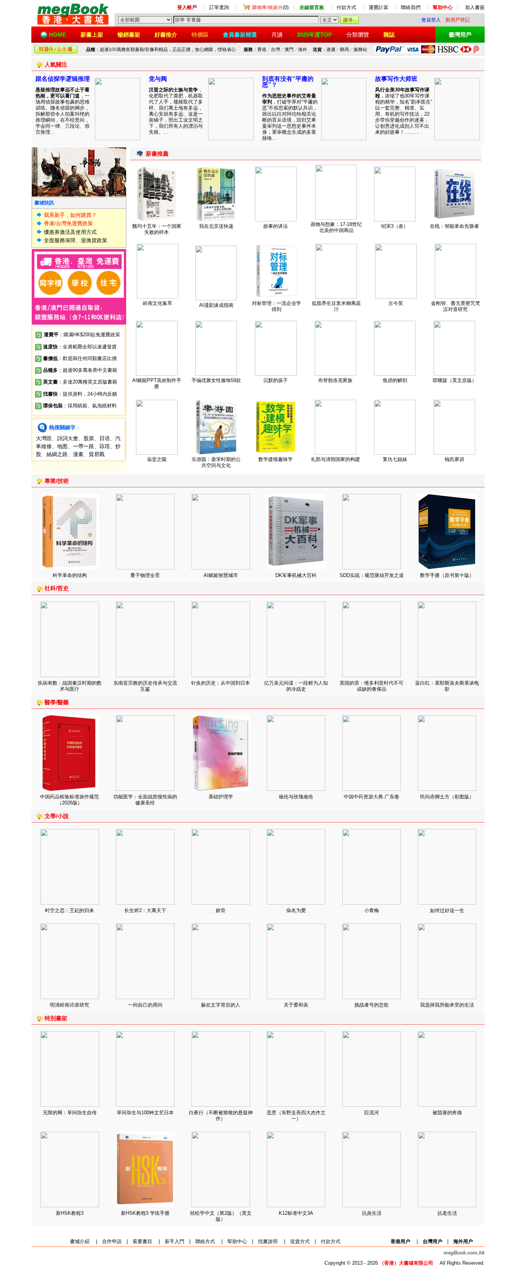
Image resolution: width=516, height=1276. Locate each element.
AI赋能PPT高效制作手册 (156, 383)
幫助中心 (237, 1241)
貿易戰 (97, 454)
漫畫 (78, 454)
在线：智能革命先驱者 (454, 226)
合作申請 (112, 1241)
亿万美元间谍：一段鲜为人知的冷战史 (296, 686)
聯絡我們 (410, 7)
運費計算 (378, 7)
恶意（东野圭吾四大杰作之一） (296, 1115)
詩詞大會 (67, 438)
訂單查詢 (219, 7)
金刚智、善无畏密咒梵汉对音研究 (455, 306)
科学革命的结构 (70, 575)
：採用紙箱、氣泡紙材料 (90, 405)
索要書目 (142, 1241)
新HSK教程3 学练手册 (145, 1213)
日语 (104, 438)
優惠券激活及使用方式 (70, 232)
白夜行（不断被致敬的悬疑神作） (221, 1115)
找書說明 (268, 1241)
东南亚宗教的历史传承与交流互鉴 (145, 686)
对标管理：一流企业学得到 (276, 306)
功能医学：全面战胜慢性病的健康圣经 (145, 800)
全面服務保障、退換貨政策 (75, 240)
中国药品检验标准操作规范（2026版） (69, 800)
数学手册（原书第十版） (447, 575)
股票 (88, 438)
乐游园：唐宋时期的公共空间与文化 (216, 462)
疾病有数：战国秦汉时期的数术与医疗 (70, 686)
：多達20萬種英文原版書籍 (80, 382)
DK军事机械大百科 (296, 575)
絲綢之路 (57, 454)
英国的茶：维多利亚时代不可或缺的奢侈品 (371, 686)
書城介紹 (80, 1241)
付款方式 (346, 7)
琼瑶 (104, 446)
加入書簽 (475, 7)
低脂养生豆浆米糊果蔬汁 (336, 306)
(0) (270, 7)
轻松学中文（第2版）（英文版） (221, 1216)
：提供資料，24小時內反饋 (87, 394)
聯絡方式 (205, 1241)
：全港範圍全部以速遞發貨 (80, 347)
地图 (62, 446)
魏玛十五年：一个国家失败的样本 (156, 229)
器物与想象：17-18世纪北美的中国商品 (336, 227)
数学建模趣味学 (275, 459)
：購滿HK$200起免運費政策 (82, 334)
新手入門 (174, 1241)
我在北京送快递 (216, 226)
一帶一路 (83, 446)
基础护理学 (221, 797)
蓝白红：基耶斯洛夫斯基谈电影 (447, 686)
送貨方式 (300, 1241)
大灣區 (44, 438)
